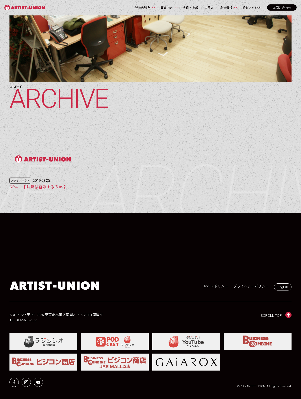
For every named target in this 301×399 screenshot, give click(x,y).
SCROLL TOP (271, 315)
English (282, 286)
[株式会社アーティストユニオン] (25, 7)
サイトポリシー (215, 286)
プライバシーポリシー (251, 286)
